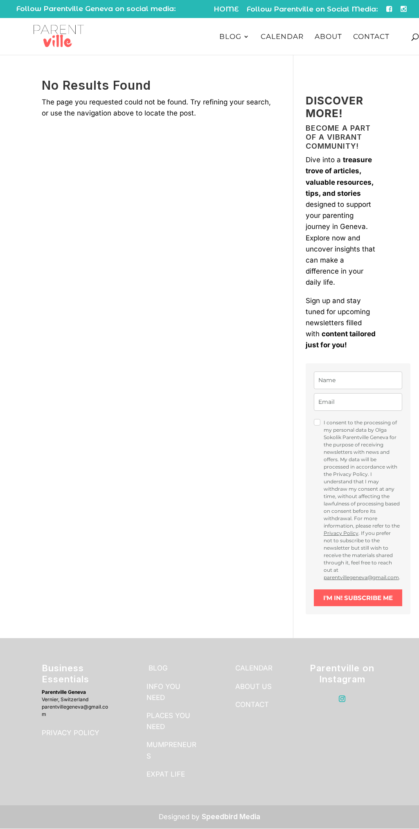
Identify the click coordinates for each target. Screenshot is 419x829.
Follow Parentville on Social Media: (312, 9)
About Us (253, 686)
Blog (230, 37)
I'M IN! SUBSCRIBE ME (358, 598)
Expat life (165, 774)
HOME (226, 9)
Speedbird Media (231, 817)
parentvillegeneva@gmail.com (361, 577)
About (328, 37)
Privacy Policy (341, 533)
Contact (371, 37)
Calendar (282, 37)
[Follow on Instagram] (342, 698)
